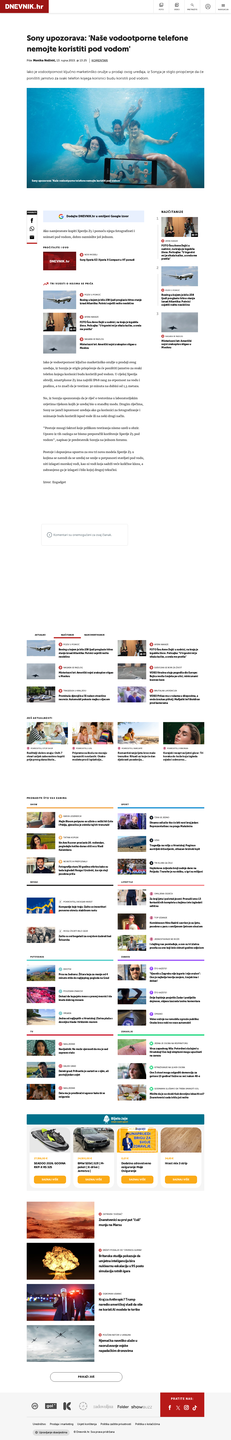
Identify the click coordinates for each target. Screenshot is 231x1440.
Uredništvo (39, 1424)
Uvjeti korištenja (87, 1424)
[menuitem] (207, 6)
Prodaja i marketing (61, 1424)
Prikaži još (86, 1377)
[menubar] (207, 6)
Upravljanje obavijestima (53, 1432)
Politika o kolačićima (147, 1424)
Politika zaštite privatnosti (116, 1424)
